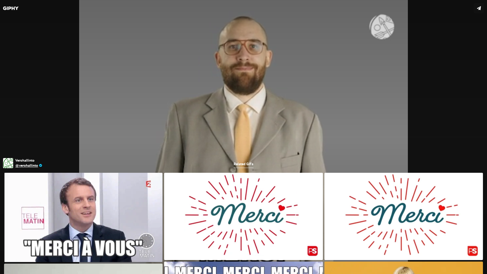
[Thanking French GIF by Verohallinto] (243, 137)
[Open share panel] (479, 8)
